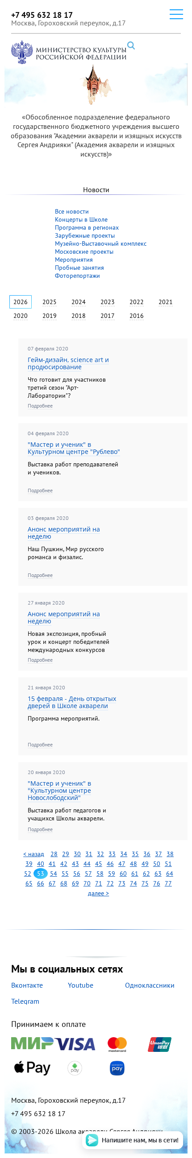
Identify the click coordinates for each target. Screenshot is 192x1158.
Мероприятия (74, 260)
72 (110, 883)
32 (100, 854)
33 (112, 854)
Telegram (25, 1001)
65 (29, 883)
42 (63, 864)
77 (168, 883)
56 (76, 874)
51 (168, 864)
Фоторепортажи (77, 276)
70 (87, 883)
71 (98, 883)
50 (156, 864)
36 (146, 854)
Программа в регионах (87, 227)
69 (75, 883)
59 (111, 874)
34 (123, 854)
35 (135, 854)
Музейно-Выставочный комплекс (100, 243)
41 (52, 864)
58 (100, 874)
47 (121, 864)
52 (27, 874)
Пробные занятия (79, 268)
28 (54, 854)
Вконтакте (27, 985)
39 (29, 864)
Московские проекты (84, 251)
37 (158, 854)
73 (121, 883)
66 (40, 883)
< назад (33, 854)
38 (170, 854)
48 (133, 864)
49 (145, 864)
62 (146, 874)
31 (88, 854)
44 (87, 864)
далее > (98, 893)
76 (156, 883)
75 (145, 883)
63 (158, 874)
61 (134, 874)
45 (98, 864)
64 (169, 874)
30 (77, 854)
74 (133, 883)
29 (65, 854)
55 (65, 874)
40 (40, 864)
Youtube (80, 985)
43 (75, 864)
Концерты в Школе (81, 219)
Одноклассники (150, 985)
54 (53, 874)
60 (123, 874)
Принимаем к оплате (48, 1024)
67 (52, 883)
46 (110, 864)
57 (88, 874)
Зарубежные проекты (85, 235)
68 (63, 883)
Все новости (72, 211)
